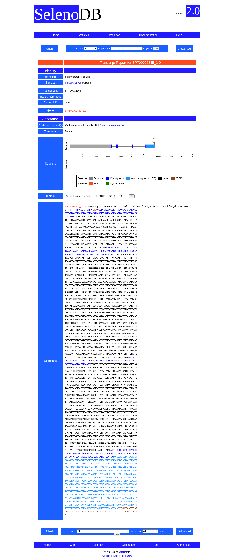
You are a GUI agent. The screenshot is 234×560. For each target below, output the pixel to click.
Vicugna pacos (73, 82)
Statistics (83, 35)
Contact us (183, 544)
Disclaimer (128, 544)
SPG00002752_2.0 (75, 110)
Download (114, 35)
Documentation (148, 35)
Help (179, 35)
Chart (49, 48)
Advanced (184, 48)
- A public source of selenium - (117, 555)
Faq (156, 544)
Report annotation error (112, 125)
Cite (72, 544)
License (98, 544)
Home (55, 35)
